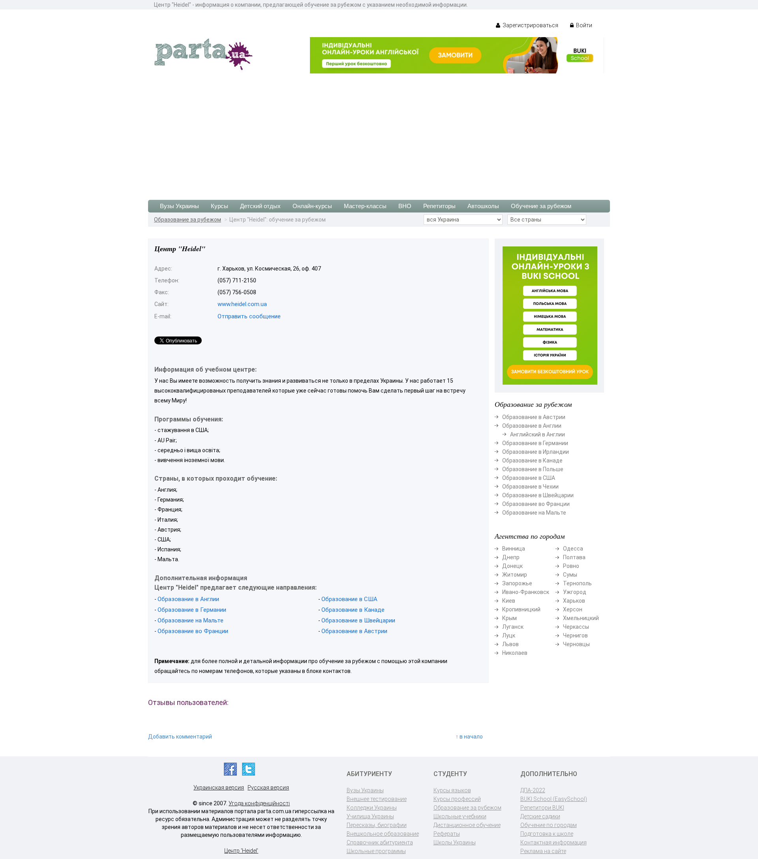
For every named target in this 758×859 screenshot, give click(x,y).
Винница (513, 548)
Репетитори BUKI (542, 807)
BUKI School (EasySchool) (553, 799)
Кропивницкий (521, 609)
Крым (509, 618)
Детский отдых (260, 206)
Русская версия (268, 787)
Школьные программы (376, 851)
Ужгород (574, 592)
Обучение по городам (548, 825)
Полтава (574, 557)
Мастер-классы (365, 206)
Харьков (574, 601)
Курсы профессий (457, 799)
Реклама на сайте (543, 851)
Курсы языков (452, 790)
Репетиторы (439, 206)
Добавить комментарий (180, 736)
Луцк (508, 635)
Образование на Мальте (190, 620)
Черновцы (576, 644)
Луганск (512, 627)
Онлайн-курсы (312, 206)
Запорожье (517, 583)
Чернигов (575, 635)
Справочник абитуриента (380, 842)
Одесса (573, 548)
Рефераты (446, 834)
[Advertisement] (379, 132)
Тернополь (577, 583)
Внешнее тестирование (377, 799)
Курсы (219, 206)
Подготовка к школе (546, 834)
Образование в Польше (532, 469)
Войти (583, 25)
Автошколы (483, 206)
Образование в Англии (188, 599)
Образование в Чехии (530, 486)
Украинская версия (218, 787)
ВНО (404, 206)
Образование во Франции (193, 631)
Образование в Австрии (354, 631)
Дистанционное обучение (467, 825)
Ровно (571, 566)
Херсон (572, 609)
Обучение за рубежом (541, 206)
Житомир (514, 574)
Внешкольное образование (383, 834)
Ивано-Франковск (525, 592)
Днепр (511, 557)
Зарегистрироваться (529, 25)
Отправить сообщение (249, 316)
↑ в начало (469, 736)
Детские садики (540, 816)
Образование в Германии (192, 609)
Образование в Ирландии (535, 452)
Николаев (514, 653)
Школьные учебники (459, 816)
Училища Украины (370, 816)
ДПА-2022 (532, 790)
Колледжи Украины (372, 807)
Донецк (512, 566)
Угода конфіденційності (259, 803)
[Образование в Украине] (203, 54)
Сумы (570, 574)
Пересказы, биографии (377, 825)
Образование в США (349, 599)
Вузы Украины (179, 206)
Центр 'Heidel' (241, 851)
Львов (510, 644)
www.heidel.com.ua (242, 304)
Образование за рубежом (187, 219)
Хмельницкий (581, 618)
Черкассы (576, 627)
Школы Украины (454, 842)
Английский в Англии (537, 434)
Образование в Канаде (353, 609)
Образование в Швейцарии (358, 620)
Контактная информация (553, 842)
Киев (508, 601)
